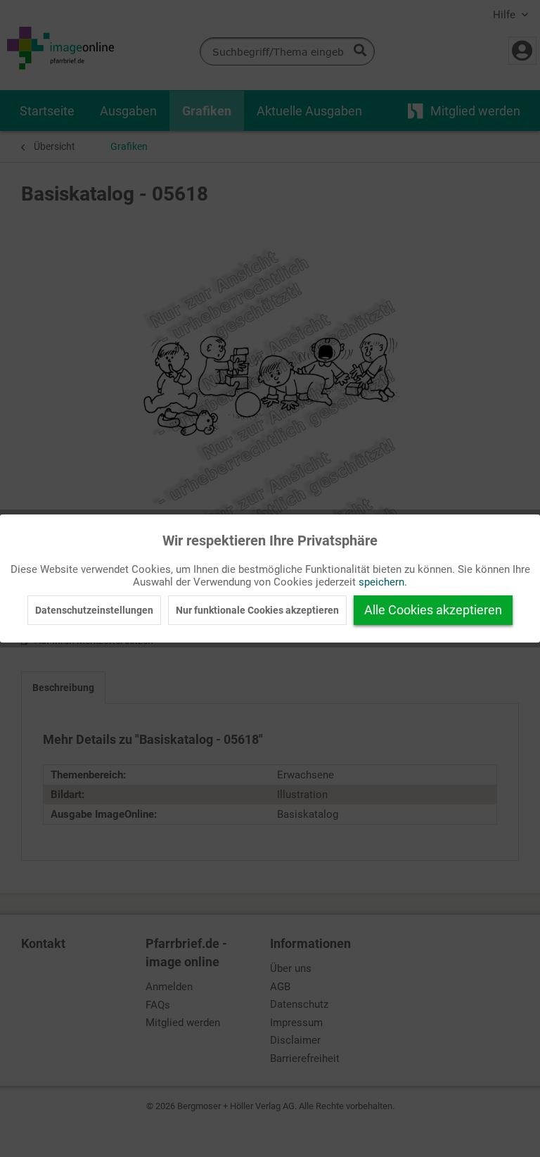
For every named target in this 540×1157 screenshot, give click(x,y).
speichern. (383, 582)
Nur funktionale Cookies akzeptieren (257, 610)
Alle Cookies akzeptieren (433, 609)
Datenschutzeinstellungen (94, 610)
